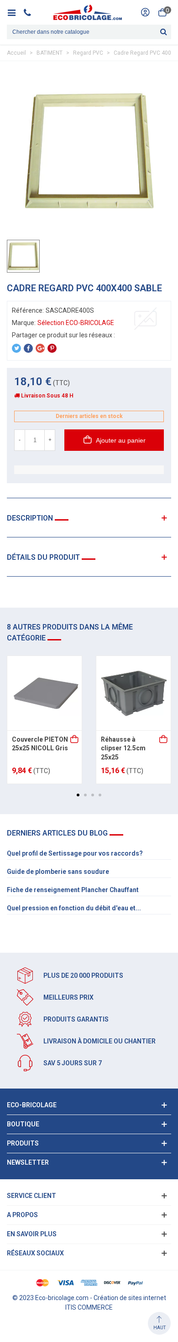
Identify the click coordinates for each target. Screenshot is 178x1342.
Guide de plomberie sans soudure (58, 871)
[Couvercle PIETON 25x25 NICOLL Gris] (44, 693)
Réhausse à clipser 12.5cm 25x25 (123, 748)
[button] (78, 795)
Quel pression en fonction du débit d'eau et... (74, 908)
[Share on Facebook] (28, 348)
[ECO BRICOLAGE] (87, 12)
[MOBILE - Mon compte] (145, 12)
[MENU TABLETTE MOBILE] (15, 12)
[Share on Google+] (40, 348)
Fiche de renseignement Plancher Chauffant (73, 889)
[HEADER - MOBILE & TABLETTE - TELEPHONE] (31, 12)
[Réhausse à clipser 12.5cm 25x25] (133, 693)
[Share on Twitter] (16, 348)
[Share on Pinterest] (52, 348)
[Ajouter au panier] (75, 740)
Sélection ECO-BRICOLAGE (75, 322)
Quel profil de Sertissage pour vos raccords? (75, 853)
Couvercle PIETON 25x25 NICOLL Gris (40, 744)
